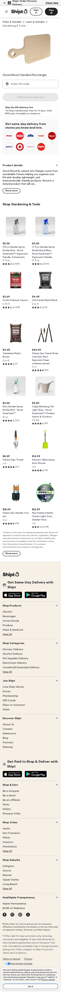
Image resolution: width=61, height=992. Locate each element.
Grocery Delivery (13, 649)
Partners (8, 742)
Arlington (8, 866)
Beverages (9, 616)
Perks (6, 804)
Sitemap (8, 747)
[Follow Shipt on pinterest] (20, 915)
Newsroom (9, 733)
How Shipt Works (13, 687)
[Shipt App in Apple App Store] (12, 595)
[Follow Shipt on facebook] (5, 915)
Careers (8, 729)
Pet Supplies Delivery (15, 658)
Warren (7, 875)
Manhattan (10, 846)
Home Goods (11, 621)
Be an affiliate (11, 800)
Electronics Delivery (15, 663)
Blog (5, 738)
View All (7, 634)
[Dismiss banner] (5, 3)
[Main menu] (6, 11)
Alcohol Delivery (13, 654)
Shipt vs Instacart (14, 705)
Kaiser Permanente (14, 903)
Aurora (7, 870)
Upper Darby (11, 879)
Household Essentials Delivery (21, 667)
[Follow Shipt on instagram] (12, 915)
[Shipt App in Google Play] (36, 595)
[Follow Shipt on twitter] (28, 915)
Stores (7, 691)
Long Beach (10, 884)
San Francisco (11, 833)
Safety (7, 809)
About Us (8, 724)
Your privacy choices (21, 964)
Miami (6, 837)
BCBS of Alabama (14, 908)
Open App (52, 3)
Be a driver (9, 795)
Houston (8, 842)
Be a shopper (11, 791)
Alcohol (7, 612)
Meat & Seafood (13, 630)
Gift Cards (9, 700)
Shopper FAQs (11, 813)
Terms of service (11, 959)
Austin (6, 828)
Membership (10, 696)
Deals (6, 709)
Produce (8, 625)
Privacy (28, 959)
